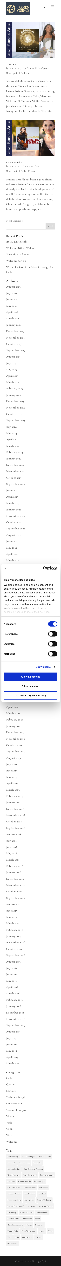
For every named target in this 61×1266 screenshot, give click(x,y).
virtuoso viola (12, 1243)
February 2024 (14, 452)
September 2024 (15, 420)
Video (50, 1231)
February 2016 (14, 999)
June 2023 (11, 490)
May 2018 (11, 853)
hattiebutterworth (47, 1175)
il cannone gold (39, 1181)
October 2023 (13, 477)
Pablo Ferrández (42, 1212)
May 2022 (11, 547)
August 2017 (13, 904)
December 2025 (15, 331)
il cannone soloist (13, 1187)
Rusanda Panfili (14, 162)
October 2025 (13, 344)
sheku (37, 1218)
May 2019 (11, 777)
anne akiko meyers (28, 1156)
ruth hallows (27, 1218)
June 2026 (12, 299)
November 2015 (15, 1019)
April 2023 (12, 496)
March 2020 (13, 713)
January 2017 (13, 936)
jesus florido (43, 1187)
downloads (11, 1163)
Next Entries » (14, 220)
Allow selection (30, 686)
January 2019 (13, 802)
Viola (9, 1122)
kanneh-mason (29, 1194)
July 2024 (11, 426)
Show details (43, 666)
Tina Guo (11, 64)
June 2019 (12, 770)
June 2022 (11, 541)
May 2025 (11, 369)
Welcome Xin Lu (16, 260)
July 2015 (11, 1038)
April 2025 (12, 375)
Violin (24, 171)
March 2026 (13, 318)
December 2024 (15, 401)
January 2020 (13, 726)
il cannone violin (30, 1187)
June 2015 (11, 1044)
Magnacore (31, 1206)
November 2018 (15, 815)
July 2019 (11, 764)
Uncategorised (13, 73)
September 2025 (15, 350)
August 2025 (13, 356)
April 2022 (12, 554)
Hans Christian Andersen (33, 1169)
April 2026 (12, 312)
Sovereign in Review (18, 254)
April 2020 (12, 707)
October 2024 (14, 414)
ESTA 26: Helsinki (16, 241)
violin (17, 1237)
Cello (37, 68)
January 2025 (13, 395)
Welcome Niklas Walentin (21, 248)
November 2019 (15, 738)
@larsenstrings (13, 1156)
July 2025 (11, 363)
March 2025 (12, 382)
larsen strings (29, 1200)
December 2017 (15, 879)
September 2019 (15, 751)
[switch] (52, 633)
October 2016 (14, 949)
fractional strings (13, 1169)
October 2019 (14, 745)
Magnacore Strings (46, 1206)
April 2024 (12, 439)
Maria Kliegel (12, 1212)
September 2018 (15, 828)
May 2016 (11, 980)
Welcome (25, 73)
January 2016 (13, 1006)
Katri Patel (42, 1194)
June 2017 (11, 910)
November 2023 (15, 471)
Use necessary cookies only (30, 695)
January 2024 (13, 458)
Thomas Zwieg (12, 1231)
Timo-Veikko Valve (28, 1231)
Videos (10, 1116)
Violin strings (27, 1237)
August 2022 (13, 535)
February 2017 (14, 929)
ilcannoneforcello (24, 1181)
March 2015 (12, 1063)
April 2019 (12, 783)
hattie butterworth (30, 1175)
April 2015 (12, 1057)
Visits (9, 1135)
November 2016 (15, 942)
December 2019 (15, 732)
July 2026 (11, 293)
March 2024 (13, 446)
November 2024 (15, 407)
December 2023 (15, 465)
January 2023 (13, 509)
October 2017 (14, 891)
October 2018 (14, 821)
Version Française (16, 1110)
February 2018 (14, 866)
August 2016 (13, 961)
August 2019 (13, 758)
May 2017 (11, 917)
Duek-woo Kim (24, 1163)
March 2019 (13, 789)
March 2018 (13, 859)
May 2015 (11, 1050)
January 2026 (13, 324)
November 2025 (15, 337)
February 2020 (14, 719)
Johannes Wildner (14, 1194)
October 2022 (13, 522)
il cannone (11, 1181)
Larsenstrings (15, 68)
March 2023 (12, 503)
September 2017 (15, 898)
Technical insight (16, 1097)
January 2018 (13, 872)
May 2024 (11, 433)
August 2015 (13, 1031)
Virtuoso (38, 1237)
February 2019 (14, 796)
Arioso (41, 1156)
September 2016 (15, 955)
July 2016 (11, 968)
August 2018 (13, 834)
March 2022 (12, 560)
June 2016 (12, 974)
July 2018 (11, 840)
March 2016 (13, 993)
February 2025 (14, 388)
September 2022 (15, 528)
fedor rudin (37, 1163)
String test (39, 1225)
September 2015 (15, 1025)
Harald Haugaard (13, 1175)
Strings (29, 1225)
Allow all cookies (30, 676)
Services (11, 1090)
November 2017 (15, 885)
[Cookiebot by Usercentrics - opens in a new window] (43, 568)
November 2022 (15, 516)
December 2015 (15, 1012)
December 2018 (15, 809)
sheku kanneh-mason (15, 1225)
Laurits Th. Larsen (44, 1200)
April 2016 (12, 987)
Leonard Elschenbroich (15, 1206)
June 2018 (12, 847)
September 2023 (15, 484)
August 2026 (13, 286)
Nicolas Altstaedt (26, 1212)
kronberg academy (14, 1200)
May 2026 (11, 305)
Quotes (44, 68)
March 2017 (13, 923)
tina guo (42, 1231)
